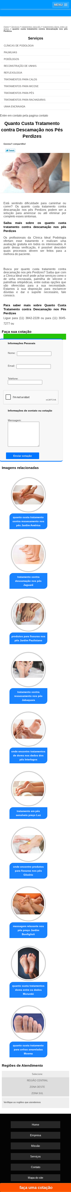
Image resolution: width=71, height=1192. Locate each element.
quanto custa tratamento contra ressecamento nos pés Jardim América (28, 521)
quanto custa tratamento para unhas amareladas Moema (28, 1049)
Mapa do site (35, 1177)
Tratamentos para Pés (19, 93)
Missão (35, 1145)
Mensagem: (15, 420)
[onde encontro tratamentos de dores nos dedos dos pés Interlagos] (28, 728)
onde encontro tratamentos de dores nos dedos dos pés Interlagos (28, 755)
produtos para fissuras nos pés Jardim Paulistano (28, 638)
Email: (12, 365)
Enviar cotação (22, 455)
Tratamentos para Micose (21, 86)
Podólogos (11, 59)
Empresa (35, 1135)
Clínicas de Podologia (19, 45)
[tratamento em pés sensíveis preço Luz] (28, 787)
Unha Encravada (14, 106)
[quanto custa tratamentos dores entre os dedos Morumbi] (28, 962)
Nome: (12, 352)
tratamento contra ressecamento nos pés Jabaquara (28, 696)
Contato (35, 1167)
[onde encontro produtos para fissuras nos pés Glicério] (28, 843)
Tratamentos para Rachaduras (25, 99)
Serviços (35, 38)
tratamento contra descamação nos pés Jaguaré (28, 580)
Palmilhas (10, 52)
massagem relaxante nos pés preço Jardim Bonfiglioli (28, 930)
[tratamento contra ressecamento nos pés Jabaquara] (28, 668)
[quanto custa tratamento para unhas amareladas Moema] (28, 1022)
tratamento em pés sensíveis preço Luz (28, 813)
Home (35, 1124)
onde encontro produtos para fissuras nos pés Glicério (28, 870)
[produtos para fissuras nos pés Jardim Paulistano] (28, 613)
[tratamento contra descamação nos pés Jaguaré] (28, 553)
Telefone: (13, 378)
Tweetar (10, 150)
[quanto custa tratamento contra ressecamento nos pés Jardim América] (28, 493)
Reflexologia (13, 72)
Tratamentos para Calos (20, 79)
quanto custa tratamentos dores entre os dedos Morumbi (28, 989)
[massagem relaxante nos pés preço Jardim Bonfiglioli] (28, 903)
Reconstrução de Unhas (20, 66)
